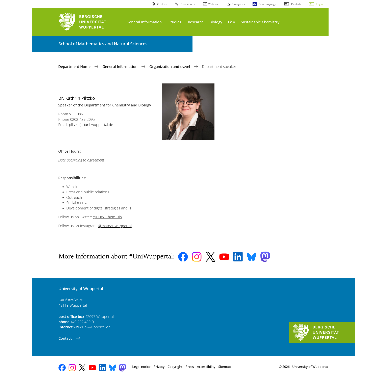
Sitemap (224, 366)
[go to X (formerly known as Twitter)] (210, 257)
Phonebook (188, 4)
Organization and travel (170, 66)
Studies (175, 21)
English (320, 4)
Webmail (213, 4)
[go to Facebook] (183, 257)
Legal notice (141, 366)
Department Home (75, 66)
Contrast (162, 4)
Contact (65, 338)
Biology (215, 21)
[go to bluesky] (251, 257)
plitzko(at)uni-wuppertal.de (91, 124)
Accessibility (206, 366)
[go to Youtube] (224, 256)
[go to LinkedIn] (238, 256)
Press (189, 366)
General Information (144, 21)
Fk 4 (231, 21)
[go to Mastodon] (265, 257)
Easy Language (267, 4)
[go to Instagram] (197, 257)
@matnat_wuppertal (115, 225)
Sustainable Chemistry (260, 21)
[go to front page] (90, 22)
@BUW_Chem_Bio (107, 216)
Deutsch (296, 4)
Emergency (238, 4)
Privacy (159, 366)
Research (196, 21)
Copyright (174, 366)
